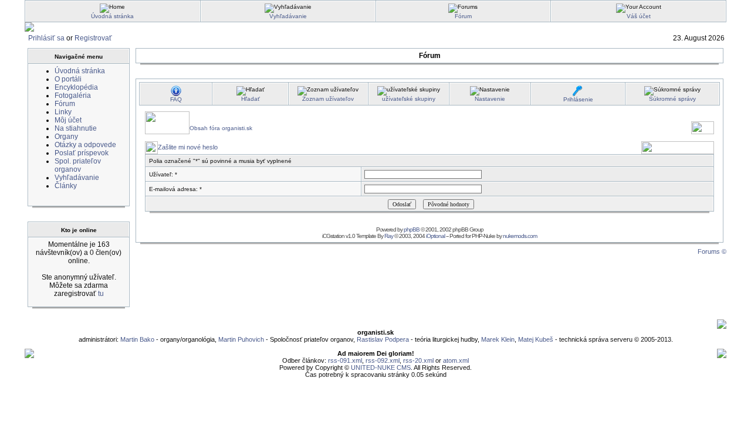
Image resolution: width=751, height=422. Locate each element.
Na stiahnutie (76, 128)
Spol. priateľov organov (78, 165)
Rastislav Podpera (383, 339)
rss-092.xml (383, 360)
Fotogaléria (73, 95)
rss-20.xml (418, 360)
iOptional (435, 236)
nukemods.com (520, 236)
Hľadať (250, 99)
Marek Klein (498, 339)
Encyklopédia (76, 87)
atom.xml (456, 360)
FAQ (176, 99)
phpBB (412, 229)
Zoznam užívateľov (328, 99)
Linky (63, 112)
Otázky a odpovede (85, 145)
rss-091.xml (345, 360)
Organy (66, 136)
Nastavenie (490, 99)
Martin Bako (137, 339)
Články (66, 186)
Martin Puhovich (241, 339)
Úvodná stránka (112, 16)
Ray (388, 236)
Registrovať (93, 38)
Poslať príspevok (82, 153)
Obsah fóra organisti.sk (221, 128)
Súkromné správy (672, 99)
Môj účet (68, 120)
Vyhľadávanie (288, 16)
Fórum (463, 16)
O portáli (68, 79)
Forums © (712, 251)
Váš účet (639, 16)
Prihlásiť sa (46, 38)
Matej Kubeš (536, 339)
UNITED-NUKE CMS (381, 367)
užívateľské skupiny (408, 99)
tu (101, 294)
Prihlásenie (578, 99)
